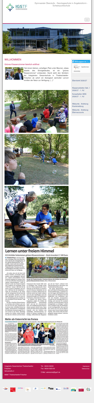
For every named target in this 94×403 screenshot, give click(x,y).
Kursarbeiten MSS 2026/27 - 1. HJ (79, 95)
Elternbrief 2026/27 (79, 80)
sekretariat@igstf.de (53, 372)
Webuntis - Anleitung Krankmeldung (80, 104)
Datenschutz (85, 368)
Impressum (86, 366)
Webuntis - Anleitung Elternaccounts (80, 111)
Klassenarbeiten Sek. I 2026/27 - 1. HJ (81, 89)
